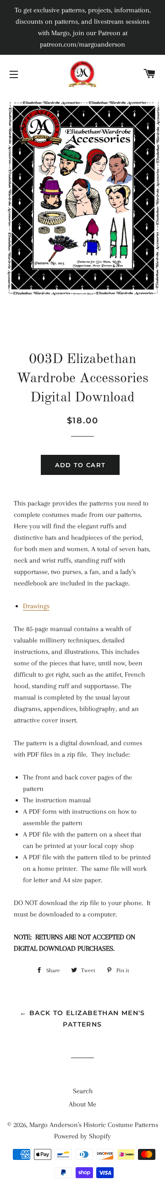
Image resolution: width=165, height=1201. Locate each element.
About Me (82, 1104)
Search (83, 1091)
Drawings (36, 606)
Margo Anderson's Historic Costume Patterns (93, 1125)
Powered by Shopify (82, 1136)
